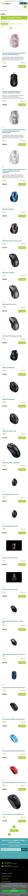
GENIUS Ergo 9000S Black (8, 367)
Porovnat (24, 62)
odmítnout (14, 888)
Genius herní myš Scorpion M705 (10, 589)
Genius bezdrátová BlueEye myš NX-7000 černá (13, 719)
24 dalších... (14, 830)
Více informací (18, 894)
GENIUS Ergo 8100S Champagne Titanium (12, 336)
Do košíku (23, 66)
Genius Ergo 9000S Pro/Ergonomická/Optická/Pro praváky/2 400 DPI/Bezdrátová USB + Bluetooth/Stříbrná (14, 131)
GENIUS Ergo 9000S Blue (8, 209)
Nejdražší (19, 23)
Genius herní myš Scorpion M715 (10, 557)
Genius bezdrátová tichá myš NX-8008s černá (13, 814)
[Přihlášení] (23, 3)
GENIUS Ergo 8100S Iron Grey (9, 304)
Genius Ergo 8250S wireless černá (10, 494)
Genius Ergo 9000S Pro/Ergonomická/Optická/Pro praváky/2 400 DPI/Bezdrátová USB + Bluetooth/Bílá (14, 171)
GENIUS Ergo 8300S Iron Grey (9, 431)
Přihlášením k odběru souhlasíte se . (14, 854)
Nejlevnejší (12, 23)
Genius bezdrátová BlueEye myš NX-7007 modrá (13, 687)
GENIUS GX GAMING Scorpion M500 (10, 462)
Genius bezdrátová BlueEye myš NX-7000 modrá (13, 751)
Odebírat (24, 849)
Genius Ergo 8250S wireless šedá (10, 526)
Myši (3, 50)
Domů (2, 10)
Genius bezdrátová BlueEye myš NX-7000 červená (14, 782)
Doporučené (4, 23)
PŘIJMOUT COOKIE (14, 890)
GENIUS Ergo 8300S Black (8, 399)
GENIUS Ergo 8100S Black (8, 272)
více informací (24, 886)
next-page (17, 28)
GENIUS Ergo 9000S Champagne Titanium (12, 241)
